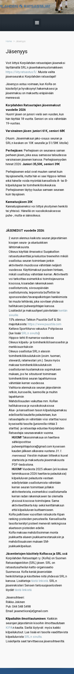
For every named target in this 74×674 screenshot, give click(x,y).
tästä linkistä (39, 581)
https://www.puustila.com (44, 324)
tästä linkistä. (23, 590)
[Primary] (37, 23)
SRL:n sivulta (30, 333)
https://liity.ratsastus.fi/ (21, 72)
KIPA (9, 627)
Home (9, 41)
